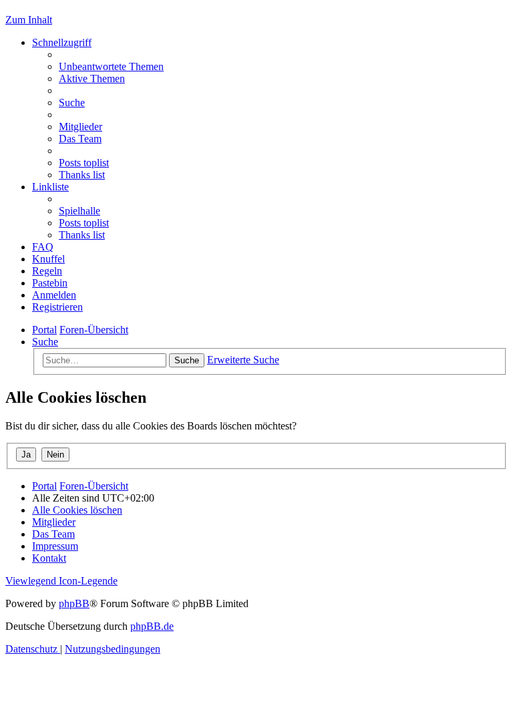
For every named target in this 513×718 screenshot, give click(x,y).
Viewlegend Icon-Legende (61, 580)
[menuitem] (111, 66)
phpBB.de (152, 626)
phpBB (74, 603)
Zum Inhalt (28, 19)
